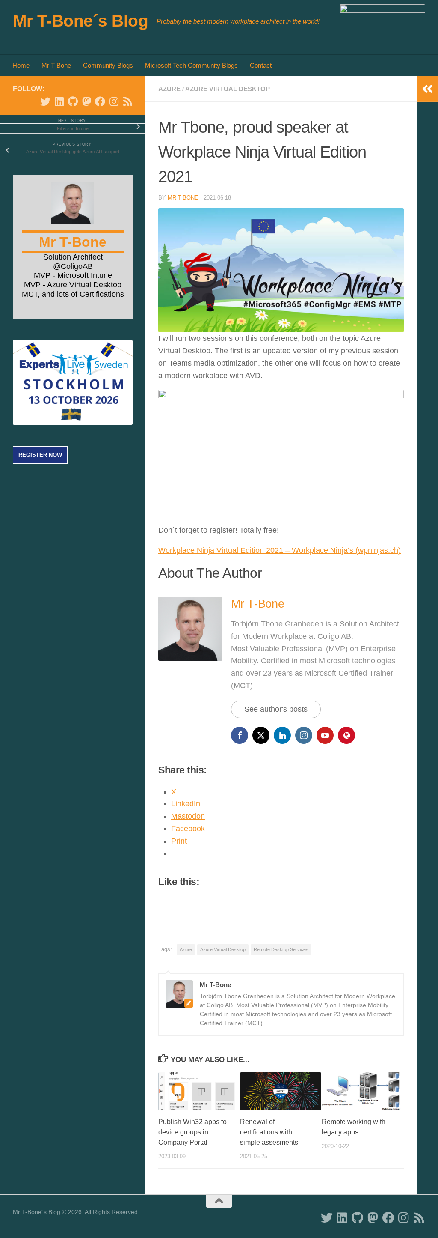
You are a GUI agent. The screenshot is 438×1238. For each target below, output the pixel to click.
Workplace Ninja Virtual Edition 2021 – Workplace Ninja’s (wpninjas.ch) (279, 550)
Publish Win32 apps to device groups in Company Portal (192, 1132)
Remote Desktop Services (281, 949)
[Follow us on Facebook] (100, 101)
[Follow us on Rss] (127, 101)
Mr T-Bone (56, 65)
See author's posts (276, 709)
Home (21, 65)
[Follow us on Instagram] (114, 101)
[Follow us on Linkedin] (59, 101)
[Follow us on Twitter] (45, 101)
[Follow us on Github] (73, 101)
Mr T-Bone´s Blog (80, 20)
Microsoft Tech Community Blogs (191, 65)
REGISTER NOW (40, 455)
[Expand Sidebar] (427, 89)
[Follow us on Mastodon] (86, 101)
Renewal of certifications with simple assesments (269, 1132)
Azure (169, 88)
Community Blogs (108, 65)
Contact (261, 65)
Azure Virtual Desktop (227, 88)
